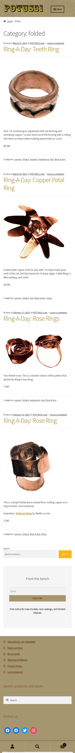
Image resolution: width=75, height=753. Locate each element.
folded (25, 159)
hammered (44, 159)
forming (34, 159)
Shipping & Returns (17, 660)
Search (6, 548)
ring (52, 159)
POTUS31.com (37, 43)
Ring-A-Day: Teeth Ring (31, 49)
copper (17, 159)
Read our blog (15, 648)
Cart (57, 744)
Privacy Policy (15, 666)
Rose (44, 534)
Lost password (15, 672)
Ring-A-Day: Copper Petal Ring (33, 184)
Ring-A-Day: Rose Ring (30, 420)
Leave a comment (55, 43)
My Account (12, 746)
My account (14, 654)
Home (9, 21)
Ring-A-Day (60, 159)
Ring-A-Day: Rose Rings (31, 318)
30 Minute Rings (24, 513)
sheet (49, 298)
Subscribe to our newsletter (21, 641)
